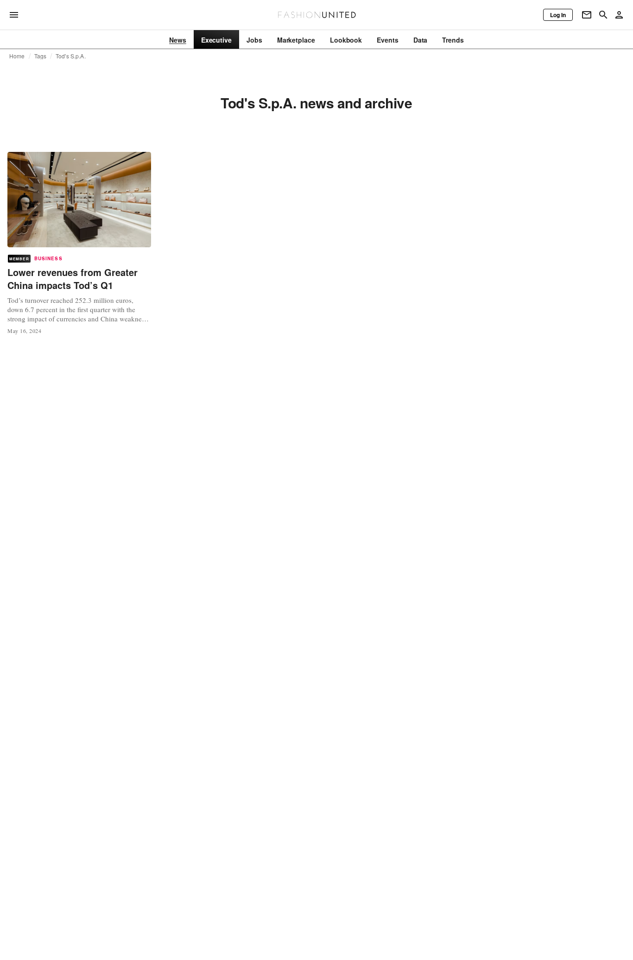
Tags (40, 56)
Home (17, 56)
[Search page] (603, 14)
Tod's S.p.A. (71, 56)
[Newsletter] (586, 14)
